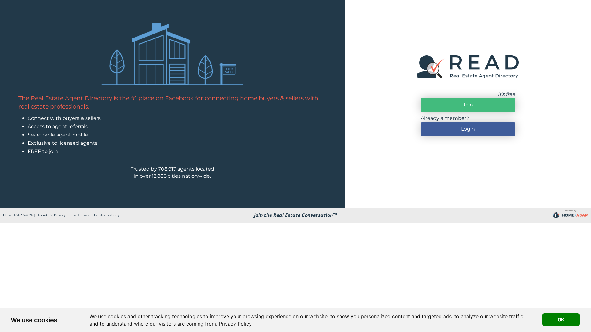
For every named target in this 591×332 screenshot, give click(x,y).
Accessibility (109, 215)
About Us (45, 215)
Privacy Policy (235, 324)
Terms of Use (88, 215)
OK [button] (561, 319)
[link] (235, 324)
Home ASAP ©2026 (18, 215)
